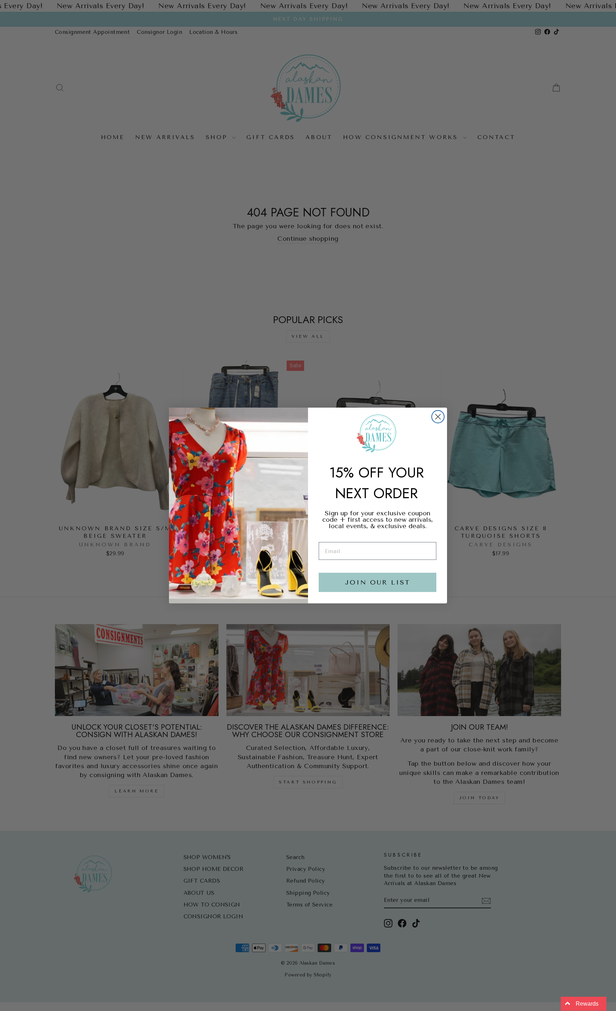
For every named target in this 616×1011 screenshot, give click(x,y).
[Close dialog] (438, 416)
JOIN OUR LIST (377, 582)
